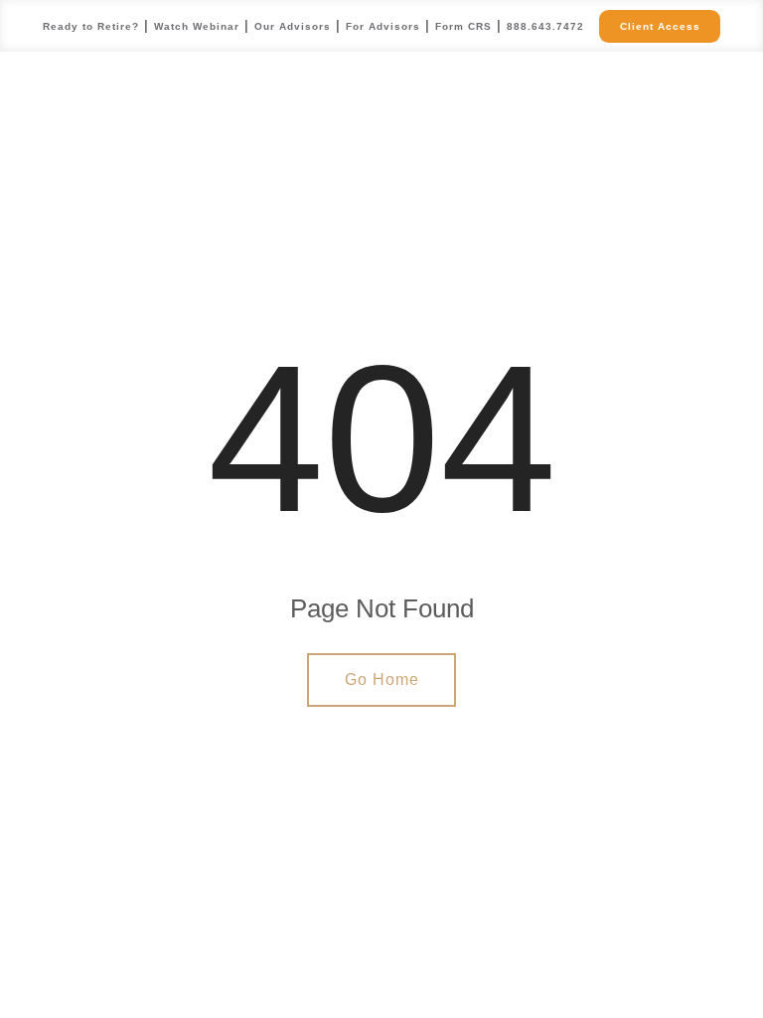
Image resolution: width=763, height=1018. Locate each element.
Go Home (382, 679)
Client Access (660, 26)
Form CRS (463, 26)
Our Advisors (292, 26)
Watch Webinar (196, 26)
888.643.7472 (545, 26)
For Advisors (383, 26)
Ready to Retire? (91, 26)
